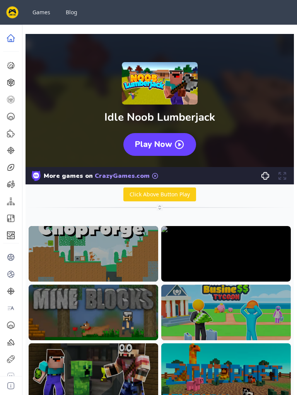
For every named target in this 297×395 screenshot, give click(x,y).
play (93, 269)
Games (41, 12)
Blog (71, 12)
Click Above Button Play (160, 194)
